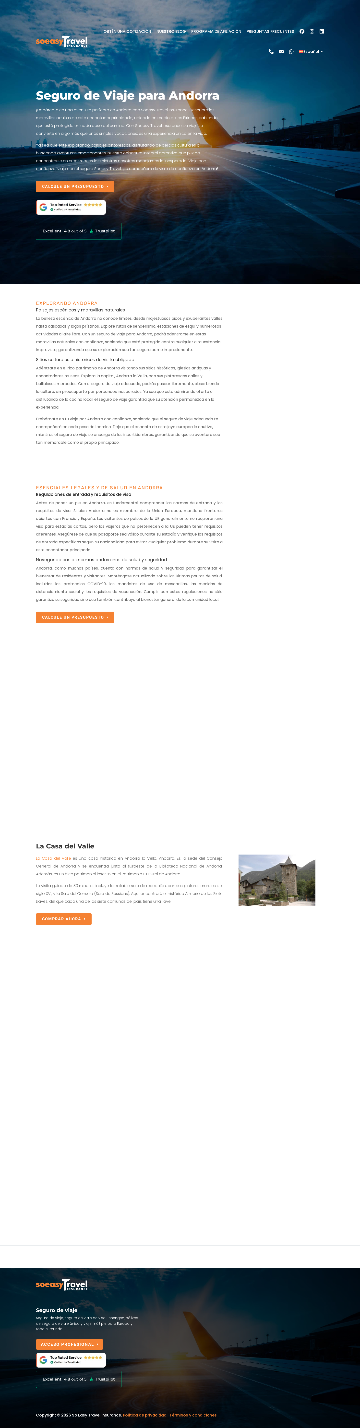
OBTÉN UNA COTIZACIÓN (127, 31)
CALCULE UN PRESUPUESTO (73, 186)
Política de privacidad (145, 1415)
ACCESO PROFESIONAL (67, 1344)
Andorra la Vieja (52, 675)
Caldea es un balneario (58, 764)
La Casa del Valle (53, 858)
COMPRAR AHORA (61, 919)
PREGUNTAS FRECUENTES (270, 31)
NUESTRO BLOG (171, 31)
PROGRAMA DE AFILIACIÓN (216, 31)
